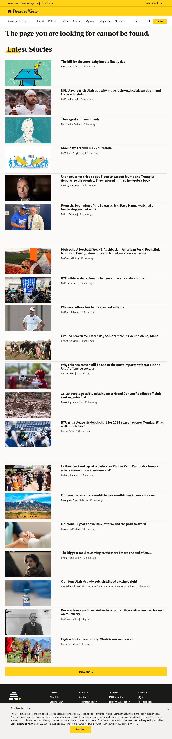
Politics (52, 21)
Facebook (147, 702)
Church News (47, 3)
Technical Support (88, 702)
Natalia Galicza (72, 66)
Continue (80, 729)
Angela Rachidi (72, 529)
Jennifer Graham (73, 124)
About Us (54, 697)
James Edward (72, 644)
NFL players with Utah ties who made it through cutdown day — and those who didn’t (111, 92)
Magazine (105, 21)
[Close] (168, 710)
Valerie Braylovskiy (74, 153)
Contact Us (84, 697)
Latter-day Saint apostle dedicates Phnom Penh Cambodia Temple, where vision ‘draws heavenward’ (110, 468)
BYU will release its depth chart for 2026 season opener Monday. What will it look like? (112, 424)
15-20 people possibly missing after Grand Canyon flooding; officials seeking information (111, 395)
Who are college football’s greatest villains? (93, 307)
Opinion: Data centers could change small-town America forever (108, 495)
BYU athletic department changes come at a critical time (102, 278)
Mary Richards (71, 475)
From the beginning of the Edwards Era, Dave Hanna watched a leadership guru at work (107, 207)
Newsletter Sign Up (16, 21)
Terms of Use (131, 720)
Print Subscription (121, 702)
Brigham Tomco (72, 185)
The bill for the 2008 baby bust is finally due (93, 61)
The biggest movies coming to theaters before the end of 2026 (106, 553)
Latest (40, 21)
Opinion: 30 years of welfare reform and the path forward (103, 524)
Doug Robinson (72, 312)
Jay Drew (69, 431)
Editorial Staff (56, 702)
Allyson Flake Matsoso (76, 500)
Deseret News (13, 3)
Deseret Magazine (30, 3)
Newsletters (118, 697)
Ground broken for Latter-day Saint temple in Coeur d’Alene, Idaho (109, 336)
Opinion (90, 21)
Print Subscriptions (154, 3)
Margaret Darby (72, 558)
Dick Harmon (71, 283)
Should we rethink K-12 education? (86, 148)
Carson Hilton (71, 258)
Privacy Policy (146, 720)
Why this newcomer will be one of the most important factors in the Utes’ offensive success (110, 367)
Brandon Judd (71, 99)
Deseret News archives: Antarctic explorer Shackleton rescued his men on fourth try (112, 612)
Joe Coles (69, 373)
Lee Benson (70, 214)
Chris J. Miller (71, 619)
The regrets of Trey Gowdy (80, 119)
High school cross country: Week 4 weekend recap (97, 639)
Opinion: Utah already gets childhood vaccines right (99, 581)
